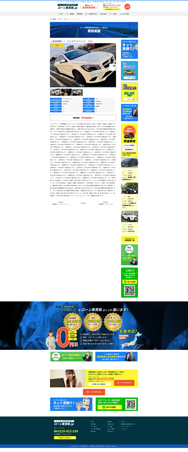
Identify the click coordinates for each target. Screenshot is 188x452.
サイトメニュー (124, 429)
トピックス (123, 421)
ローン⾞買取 (70, 14)
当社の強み (103, 14)
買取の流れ (93, 431)
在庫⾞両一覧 (110, 424)
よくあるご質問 (124, 14)
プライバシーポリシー (126, 426)
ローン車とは (94, 426)
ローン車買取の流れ (91, 14)
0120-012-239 (113, 5)
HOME (61, 14)
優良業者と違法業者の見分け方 (128, 424)
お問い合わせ (110, 431)
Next (114, 66)
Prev (52, 66)
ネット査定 (113, 14)
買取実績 (79, 14)
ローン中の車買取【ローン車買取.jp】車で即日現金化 (90, 446)
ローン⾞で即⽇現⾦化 (96, 429)
